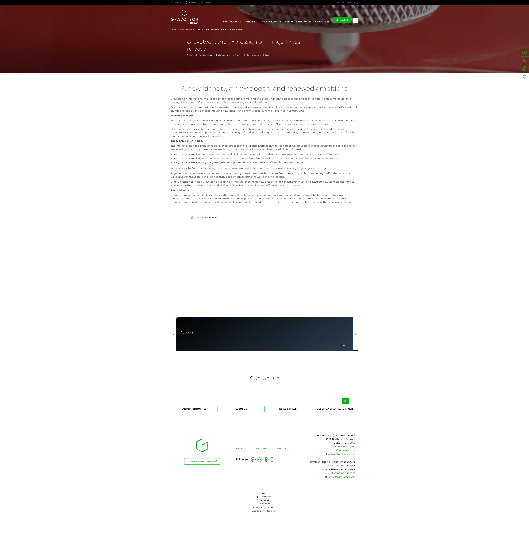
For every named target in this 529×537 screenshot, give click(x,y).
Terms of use (264, 504)
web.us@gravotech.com (341, 454)
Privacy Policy (264, 500)
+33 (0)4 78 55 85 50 (344, 473)
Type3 (239, 448)
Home (173, 29)
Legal (264, 493)
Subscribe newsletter (200, 461)
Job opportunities (194, 409)
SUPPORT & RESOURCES (298, 22)
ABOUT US (241, 409)
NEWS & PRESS (288, 409)
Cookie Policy (265, 497)
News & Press (186, 29)
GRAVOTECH (322, 22)
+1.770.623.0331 (347, 450)
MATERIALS (251, 22)
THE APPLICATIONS (271, 22)
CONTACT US (342, 20)
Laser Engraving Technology (264, 511)
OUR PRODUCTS (232, 22)
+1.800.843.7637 (346, 447)
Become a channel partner (335, 409)
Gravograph (282, 448)
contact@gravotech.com (341, 477)
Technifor (261, 448)
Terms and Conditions (265, 507)
